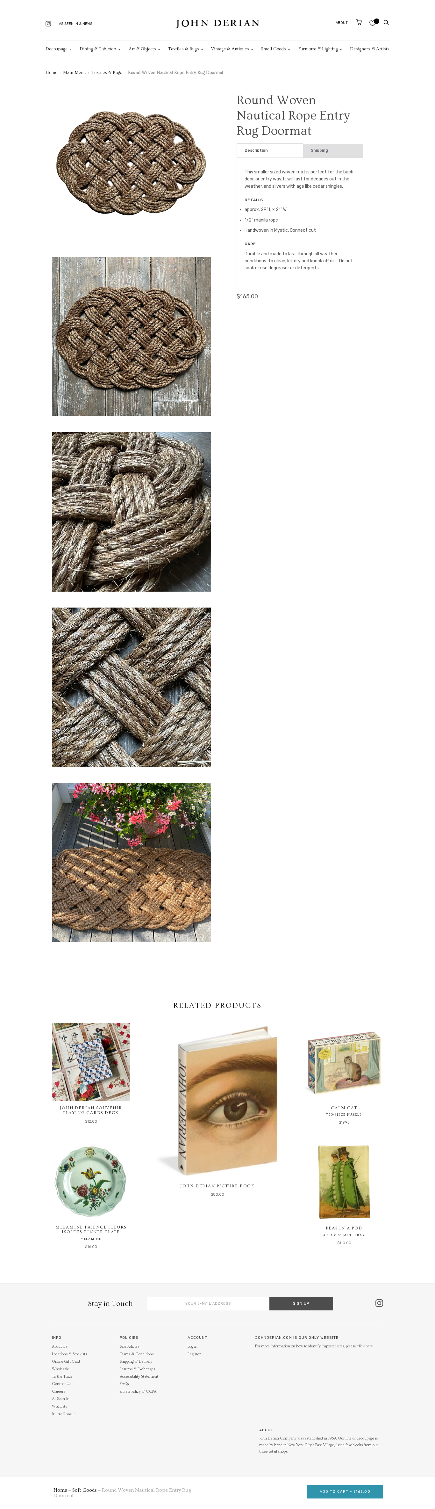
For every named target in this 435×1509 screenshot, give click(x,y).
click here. (365, 1346)
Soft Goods (84, 1490)
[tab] (270, 150)
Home (51, 72)
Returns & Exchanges (137, 1369)
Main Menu (74, 72)
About (342, 23)
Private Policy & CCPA (138, 1391)
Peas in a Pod (344, 1228)
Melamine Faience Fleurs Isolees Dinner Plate (90, 1230)
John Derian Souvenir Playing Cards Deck (91, 1110)
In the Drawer (63, 1414)
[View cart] (359, 22)
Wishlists (59, 1406)
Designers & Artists (369, 49)
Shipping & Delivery (136, 1362)
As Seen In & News (75, 24)
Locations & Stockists (69, 1354)
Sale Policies (129, 1347)
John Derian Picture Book (217, 1186)
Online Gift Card (66, 1362)
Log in (192, 1347)
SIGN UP (301, 1303)
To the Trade (62, 1376)
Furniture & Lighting (318, 49)
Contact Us (61, 1384)
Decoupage (57, 49)
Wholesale (60, 1369)
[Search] (386, 22)
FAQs (124, 1384)
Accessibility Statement (139, 1376)
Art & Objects (142, 49)
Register (194, 1354)
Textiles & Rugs (183, 49)
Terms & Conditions (136, 1354)
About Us (59, 1347)
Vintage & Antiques (230, 49)
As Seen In (60, 1399)
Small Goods (273, 49)
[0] (372, 23)
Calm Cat (344, 1108)
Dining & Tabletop (98, 49)
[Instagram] (48, 24)
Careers (58, 1391)
